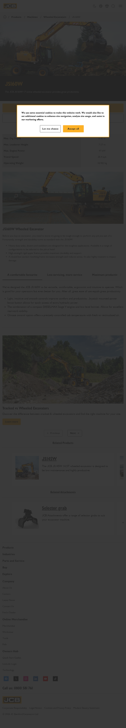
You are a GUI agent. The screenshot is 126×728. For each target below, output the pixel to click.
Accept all (73, 128)
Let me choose (50, 128)
